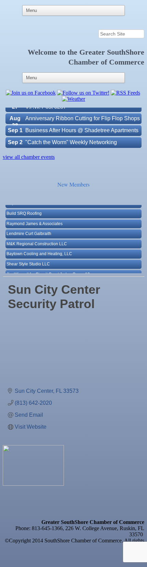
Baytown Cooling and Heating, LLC (39, 250)
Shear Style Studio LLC (28, 261)
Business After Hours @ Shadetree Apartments (81, 127)
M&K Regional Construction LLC (36, 240)
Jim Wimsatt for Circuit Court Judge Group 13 (48, 271)
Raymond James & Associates (34, 220)
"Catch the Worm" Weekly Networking (71, 139)
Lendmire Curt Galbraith (28, 230)
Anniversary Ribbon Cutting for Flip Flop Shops (82, 115)
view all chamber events (29, 157)
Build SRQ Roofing (24, 210)
